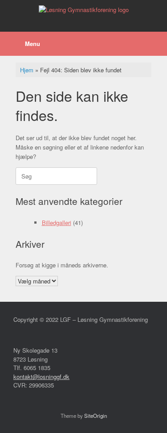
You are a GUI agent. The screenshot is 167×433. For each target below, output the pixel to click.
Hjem (26, 70)
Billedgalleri (56, 222)
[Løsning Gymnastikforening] (83, 9)
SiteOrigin (95, 415)
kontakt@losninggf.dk (41, 376)
